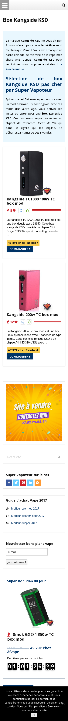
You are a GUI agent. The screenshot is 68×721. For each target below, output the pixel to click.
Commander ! (19, 249)
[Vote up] (27, 210)
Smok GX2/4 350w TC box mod (30, 637)
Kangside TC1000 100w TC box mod (31, 201)
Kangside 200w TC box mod (33, 314)
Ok (34, 715)
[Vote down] (20, 210)
